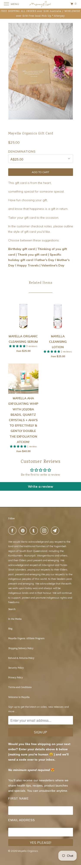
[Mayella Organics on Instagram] (45, 530)
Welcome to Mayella (19, 697)
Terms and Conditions (20, 687)
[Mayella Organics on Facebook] (13, 530)
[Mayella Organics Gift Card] (40, 71)
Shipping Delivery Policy (20, 648)
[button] (17, 346)
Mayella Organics (27, 850)
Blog (10, 629)
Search (12, 609)
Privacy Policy (15, 678)
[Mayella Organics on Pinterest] (24, 530)
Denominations (22, 151)
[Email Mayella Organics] (56, 530)
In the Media (15, 619)
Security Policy (16, 668)
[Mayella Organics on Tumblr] (35, 530)
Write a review (40, 486)
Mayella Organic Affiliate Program (26, 638)
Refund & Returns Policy (21, 658)
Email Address (21, 820)
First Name (18, 798)
